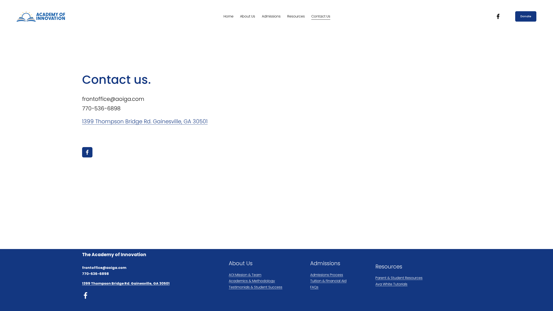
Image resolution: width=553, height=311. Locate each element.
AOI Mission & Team (245, 274)
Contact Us (320, 16)
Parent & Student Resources (399, 277)
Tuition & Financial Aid (328, 280)
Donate (525, 16)
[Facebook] (498, 16)
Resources (296, 16)
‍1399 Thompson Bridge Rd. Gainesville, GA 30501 (145, 121)
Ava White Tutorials (391, 284)
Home (229, 16)
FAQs (314, 287)
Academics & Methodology (252, 280)
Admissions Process (326, 274)
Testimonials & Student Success (255, 287)
